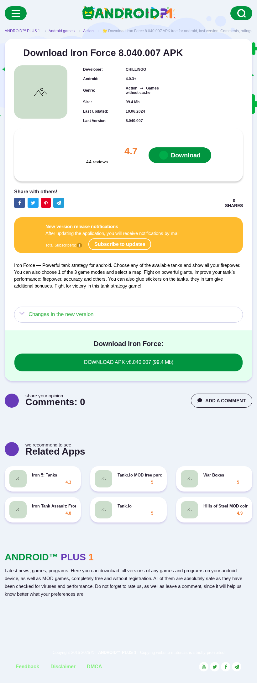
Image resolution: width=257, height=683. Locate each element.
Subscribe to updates (119, 244)
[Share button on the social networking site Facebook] (19, 203)
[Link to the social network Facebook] (225, 666)
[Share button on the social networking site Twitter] (33, 203)
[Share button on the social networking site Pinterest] (46, 203)
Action (88, 31)
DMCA (94, 666)
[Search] (241, 13)
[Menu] (16, 13)
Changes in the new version (61, 314)
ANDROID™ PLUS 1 (22, 31)
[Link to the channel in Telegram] (236, 666)
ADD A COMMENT (225, 400)
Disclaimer (63, 666)
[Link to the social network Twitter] (214, 666)
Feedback (27, 666)
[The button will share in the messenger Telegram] (58, 203)
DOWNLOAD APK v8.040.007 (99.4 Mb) (128, 362)
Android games (62, 31)
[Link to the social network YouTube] (203, 666)
